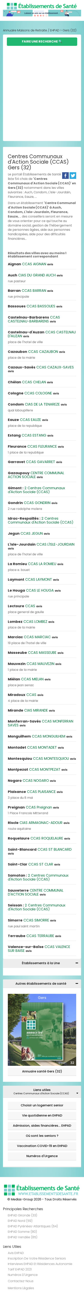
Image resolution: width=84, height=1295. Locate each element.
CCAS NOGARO (32, 780)
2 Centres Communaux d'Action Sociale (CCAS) (36, 490)
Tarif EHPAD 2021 (20, 1269)
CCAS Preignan (33, 807)
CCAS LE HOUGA (34, 590)
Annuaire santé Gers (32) (42, 1071)
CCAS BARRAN (30, 290)
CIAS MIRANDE (31, 710)
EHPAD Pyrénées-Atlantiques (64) (33, 1226)
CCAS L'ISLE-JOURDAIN (41, 546)
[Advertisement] (42, 90)
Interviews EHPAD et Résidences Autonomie (40, 1264)
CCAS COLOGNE (33, 393)
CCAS (25, 606)
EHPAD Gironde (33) (22, 1215)
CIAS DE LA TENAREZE (37, 404)
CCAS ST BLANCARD (39, 851)
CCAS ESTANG (30, 435)
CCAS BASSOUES (35, 306)
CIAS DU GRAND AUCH (35, 275)
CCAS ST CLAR (34, 864)
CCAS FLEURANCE (36, 446)
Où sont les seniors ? (42, 1135)
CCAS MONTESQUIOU (42, 758)
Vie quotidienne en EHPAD (42, 1115)
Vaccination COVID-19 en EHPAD (42, 1146)
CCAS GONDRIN (32, 502)
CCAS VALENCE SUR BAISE (39, 948)
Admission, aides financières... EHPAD (42, 1125)
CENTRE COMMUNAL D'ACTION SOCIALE (35, 892)
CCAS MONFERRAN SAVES (40, 723)
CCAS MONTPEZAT (37, 769)
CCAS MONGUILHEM (40, 736)
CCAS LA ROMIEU (35, 563)
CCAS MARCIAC (33, 637)
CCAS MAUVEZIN (34, 663)
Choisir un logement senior (42, 1105)
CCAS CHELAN (30, 382)
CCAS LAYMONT (33, 579)
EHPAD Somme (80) (22, 1231)
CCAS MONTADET (36, 747)
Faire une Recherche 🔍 (42, 41)
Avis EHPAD (16, 1253)
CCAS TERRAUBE (34, 935)
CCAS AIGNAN (30, 264)
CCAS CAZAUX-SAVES (41, 369)
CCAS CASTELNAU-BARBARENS (34, 319)
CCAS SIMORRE (32, 920)
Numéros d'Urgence (42, 1156)
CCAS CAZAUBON (36, 351)
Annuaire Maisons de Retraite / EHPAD (31, 30)
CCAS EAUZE (28, 419)
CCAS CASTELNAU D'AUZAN (42, 334)
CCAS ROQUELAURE (39, 838)
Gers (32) (69, 30)
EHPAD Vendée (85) (22, 1237)
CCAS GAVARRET (35, 461)
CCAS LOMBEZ (31, 621)
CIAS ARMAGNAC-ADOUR (39, 822)
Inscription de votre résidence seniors (37, 1258)
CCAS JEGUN (29, 533)
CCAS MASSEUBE (35, 652)
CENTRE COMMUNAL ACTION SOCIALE (36, 474)
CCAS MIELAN (29, 679)
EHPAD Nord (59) (20, 1221)
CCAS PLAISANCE (35, 791)
